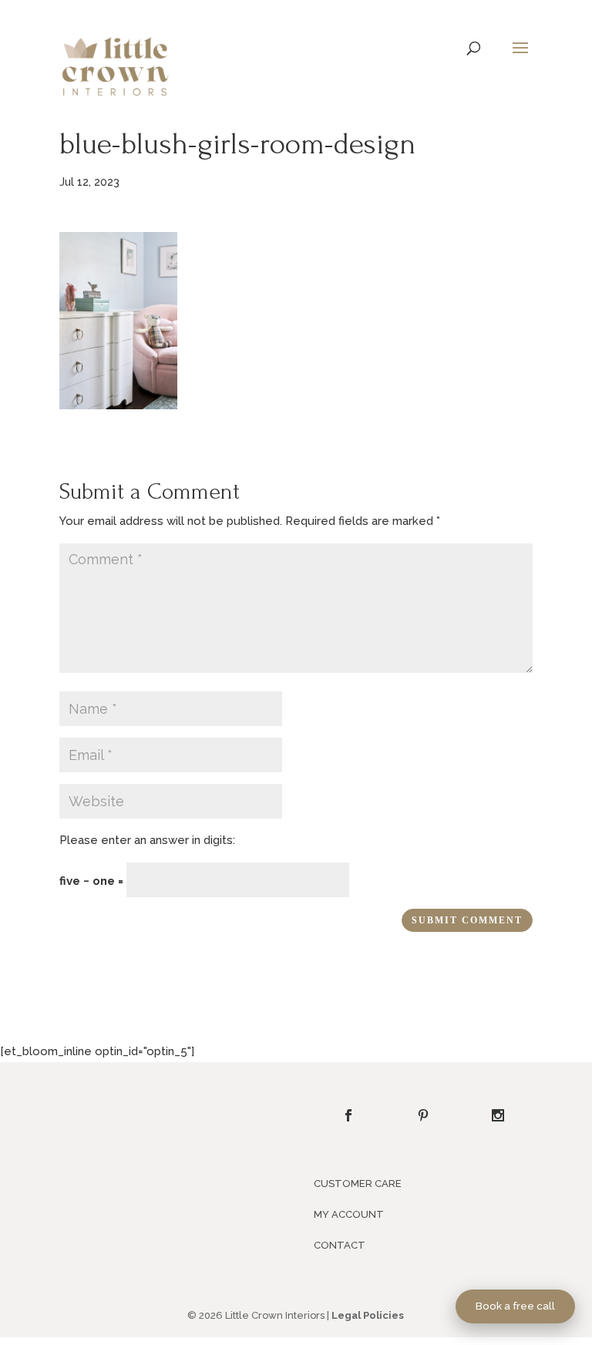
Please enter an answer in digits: (147, 840)
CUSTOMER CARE (358, 1183)
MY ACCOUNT (349, 1214)
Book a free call (515, 1306)
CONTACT (339, 1245)
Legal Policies (367, 1315)
